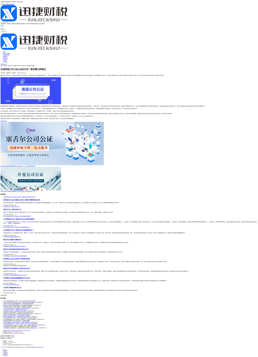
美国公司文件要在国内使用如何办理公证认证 (16, 249)
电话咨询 (5, 353)
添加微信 (5, 355)
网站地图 (12, 4)
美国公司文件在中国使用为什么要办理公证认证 (16, 268)
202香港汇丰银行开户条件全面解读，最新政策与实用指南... (17, 308)
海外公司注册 (6, 54)
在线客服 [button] (3, 4)
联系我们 (7, 4)
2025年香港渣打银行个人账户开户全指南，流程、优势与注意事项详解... (20, 325)
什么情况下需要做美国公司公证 (12, 287)
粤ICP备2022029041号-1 (20, 347)
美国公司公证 (4, 121)
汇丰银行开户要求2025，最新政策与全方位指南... (15, 310)
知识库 (4, 60)
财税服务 (5, 56)
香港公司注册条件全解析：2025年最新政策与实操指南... (16, 316)
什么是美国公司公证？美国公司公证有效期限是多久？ (18, 230)
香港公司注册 (6, 53)
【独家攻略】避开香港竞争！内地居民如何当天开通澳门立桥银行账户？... (20, 327)
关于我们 (5, 61)
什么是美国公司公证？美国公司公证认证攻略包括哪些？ (19, 219)
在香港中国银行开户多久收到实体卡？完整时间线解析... (16, 322)
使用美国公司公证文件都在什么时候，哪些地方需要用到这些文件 (21, 200)
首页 (4, 51)
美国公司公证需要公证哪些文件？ (12, 239)
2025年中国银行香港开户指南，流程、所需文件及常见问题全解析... (19, 302)
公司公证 (10, 65)
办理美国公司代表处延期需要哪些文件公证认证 (16, 278)
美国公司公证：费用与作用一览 (12, 209)
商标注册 (5, 58)
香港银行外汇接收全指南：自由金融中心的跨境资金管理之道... (18, 313)
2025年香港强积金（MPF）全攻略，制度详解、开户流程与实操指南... (19, 319)
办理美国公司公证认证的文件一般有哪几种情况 (16, 259)
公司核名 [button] (5, 352)
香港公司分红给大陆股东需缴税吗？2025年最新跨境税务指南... (18, 305)
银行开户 (5, 57)
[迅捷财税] (34, 21)
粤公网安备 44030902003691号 (38, 347)
